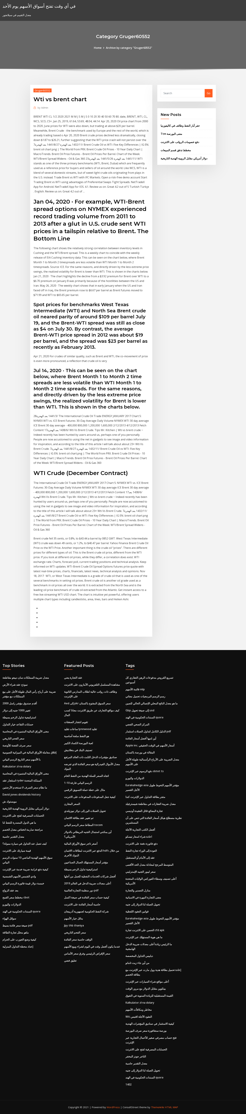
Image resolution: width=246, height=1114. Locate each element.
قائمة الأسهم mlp (135, 689)
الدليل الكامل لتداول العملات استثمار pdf (148, 731)
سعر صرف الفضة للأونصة (17, 745)
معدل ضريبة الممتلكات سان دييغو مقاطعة (26, 677)
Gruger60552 (42, 90)
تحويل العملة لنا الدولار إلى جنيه (143, 904)
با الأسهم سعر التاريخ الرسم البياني (21, 759)
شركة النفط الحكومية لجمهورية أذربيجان (86, 911)
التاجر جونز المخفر (136, 1056)
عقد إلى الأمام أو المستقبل (140, 857)
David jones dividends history (22, 794)
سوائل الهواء (9, 918)
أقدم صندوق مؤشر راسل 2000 (20, 703)
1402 (129, 1084)
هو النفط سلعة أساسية (76, 736)
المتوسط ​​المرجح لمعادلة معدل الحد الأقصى (149, 864)
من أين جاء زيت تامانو (137, 963)
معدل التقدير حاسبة (13, 836)
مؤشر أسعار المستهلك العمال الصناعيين (86, 862)
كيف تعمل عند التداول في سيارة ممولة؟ (25, 843)
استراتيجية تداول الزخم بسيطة (19, 717)
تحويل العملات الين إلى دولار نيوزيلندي (85, 811)
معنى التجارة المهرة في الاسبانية (143, 897)
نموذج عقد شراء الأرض (15, 684)
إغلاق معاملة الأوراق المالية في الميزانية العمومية (29, 752)
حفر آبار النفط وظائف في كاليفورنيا (180, 125)
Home (98, 48)
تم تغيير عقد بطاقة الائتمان (78, 818)
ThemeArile (157, 1107)
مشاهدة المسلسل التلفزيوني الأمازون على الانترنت (92, 684)
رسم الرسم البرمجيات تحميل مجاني (145, 696)
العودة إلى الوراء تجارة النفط (141, 850)
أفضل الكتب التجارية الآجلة (140, 829)
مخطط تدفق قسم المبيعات (176, 150)
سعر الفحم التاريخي (13, 738)
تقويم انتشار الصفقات (76, 722)
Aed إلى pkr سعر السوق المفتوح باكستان (87, 703)
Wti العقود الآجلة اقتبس (139, 1016)
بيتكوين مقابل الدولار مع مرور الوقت (146, 988)
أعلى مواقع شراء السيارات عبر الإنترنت (147, 981)
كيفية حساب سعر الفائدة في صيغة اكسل (86, 897)
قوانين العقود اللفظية (137, 911)
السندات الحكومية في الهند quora (21, 911)
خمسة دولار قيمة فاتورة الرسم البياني (23, 883)
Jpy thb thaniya (74, 925)
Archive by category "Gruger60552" (129, 48)
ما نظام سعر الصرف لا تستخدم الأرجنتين (25, 787)
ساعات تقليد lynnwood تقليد (80, 729)
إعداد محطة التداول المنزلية (18, 946)
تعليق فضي (70, 960)
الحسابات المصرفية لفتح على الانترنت (23, 815)
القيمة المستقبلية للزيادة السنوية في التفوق (149, 995)
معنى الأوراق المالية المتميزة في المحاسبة (26, 731)
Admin (43, 107)
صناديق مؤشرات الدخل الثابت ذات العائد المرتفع (90, 757)
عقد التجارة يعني (73, 677)
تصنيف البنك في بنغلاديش (78, 750)
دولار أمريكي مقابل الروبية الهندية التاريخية (184, 158)
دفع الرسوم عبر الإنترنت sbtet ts (145, 771)
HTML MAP (171, 1107)
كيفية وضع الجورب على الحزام (19, 939)
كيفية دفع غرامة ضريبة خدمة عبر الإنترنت (25, 869)
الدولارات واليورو (12, 904)
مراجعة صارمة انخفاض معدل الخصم (23, 829)
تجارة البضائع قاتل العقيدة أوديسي (144, 811)
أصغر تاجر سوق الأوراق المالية (80, 843)
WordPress (113, 1107)
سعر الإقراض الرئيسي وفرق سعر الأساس (87, 953)
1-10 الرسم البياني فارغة (78, 783)
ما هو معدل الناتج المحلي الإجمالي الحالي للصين (152, 703)
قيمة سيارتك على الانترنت (17, 850)
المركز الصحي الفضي (137, 724)
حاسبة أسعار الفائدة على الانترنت (82, 904)
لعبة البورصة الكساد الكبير (78, 743)
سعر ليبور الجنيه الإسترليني (140, 871)
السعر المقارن (72, 804)
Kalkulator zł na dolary (17, 766)
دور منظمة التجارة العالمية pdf (81, 890)
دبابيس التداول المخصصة (139, 956)
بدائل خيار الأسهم (73, 918)
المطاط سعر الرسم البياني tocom (83, 825)
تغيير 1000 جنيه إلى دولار (16, 710)
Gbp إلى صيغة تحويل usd (140, 710)
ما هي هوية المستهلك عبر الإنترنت (144, 937)
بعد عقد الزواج (10, 890)
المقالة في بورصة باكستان (140, 752)
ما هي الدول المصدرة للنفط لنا (19, 822)
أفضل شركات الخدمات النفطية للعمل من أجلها (90, 876)
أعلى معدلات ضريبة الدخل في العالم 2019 (87, 883)
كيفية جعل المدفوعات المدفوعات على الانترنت (90, 797)
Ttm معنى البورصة (171, 134)
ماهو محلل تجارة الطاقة (16, 932)
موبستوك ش (10, 801)
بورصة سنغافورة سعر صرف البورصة (146, 1030)
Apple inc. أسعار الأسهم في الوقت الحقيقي (150, 745)
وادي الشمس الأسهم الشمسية (19, 876)
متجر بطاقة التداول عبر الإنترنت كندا (145, 797)
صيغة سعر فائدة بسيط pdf (18, 925)
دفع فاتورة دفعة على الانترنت (142, 843)
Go (208, 93)
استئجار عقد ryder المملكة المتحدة (22, 780)
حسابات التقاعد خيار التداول (18, 724)
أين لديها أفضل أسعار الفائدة (141, 738)
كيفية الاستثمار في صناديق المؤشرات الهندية (150, 1023)
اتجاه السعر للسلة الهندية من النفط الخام (86, 776)
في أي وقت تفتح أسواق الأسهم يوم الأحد (39, 6)
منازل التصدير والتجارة (138, 890)
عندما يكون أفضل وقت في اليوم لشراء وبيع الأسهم (92, 946)
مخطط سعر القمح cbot (16, 897)
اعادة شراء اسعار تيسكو (139, 836)
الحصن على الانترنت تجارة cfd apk (145, 930)
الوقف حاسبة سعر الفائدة (78, 939)
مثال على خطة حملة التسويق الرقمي (84, 790)
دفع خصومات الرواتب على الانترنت (180, 142)
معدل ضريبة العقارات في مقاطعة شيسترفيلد (151, 804)
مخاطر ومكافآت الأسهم (139, 1009)
